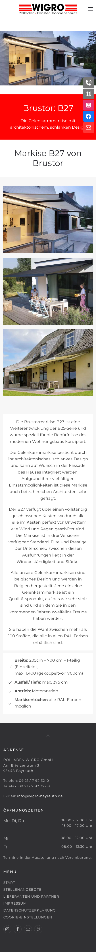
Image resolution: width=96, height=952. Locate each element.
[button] (90, 9)
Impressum (15, 903)
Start (9, 882)
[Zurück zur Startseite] (48, 9)
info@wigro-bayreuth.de (40, 796)
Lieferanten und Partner (31, 896)
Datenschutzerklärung (29, 910)
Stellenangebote (22, 889)
